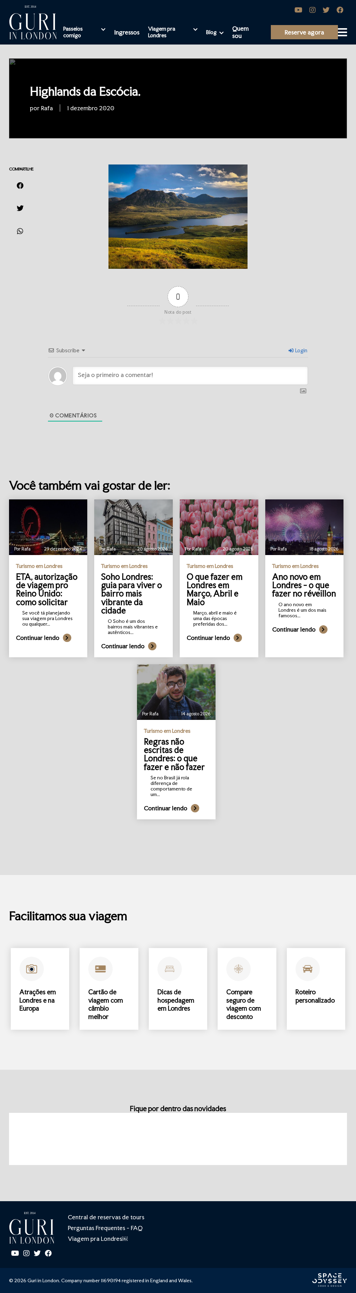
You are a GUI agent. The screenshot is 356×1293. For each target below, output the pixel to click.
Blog (211, 32)
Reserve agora (304, 32)
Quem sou (240, 32)
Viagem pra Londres (161, 32)
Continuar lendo (37, 637)
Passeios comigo (73, 32)
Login (300, 350)
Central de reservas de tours (106, 1217)
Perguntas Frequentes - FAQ (105, 1227)
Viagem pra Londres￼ (98, 1238)
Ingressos (126, 32)
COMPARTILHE (21, 169)
